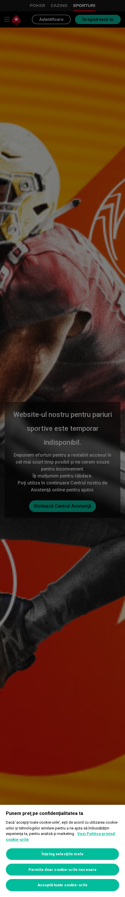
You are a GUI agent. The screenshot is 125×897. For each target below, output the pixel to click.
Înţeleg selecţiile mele (62, 854)
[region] (62, 851)
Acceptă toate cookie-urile (63, 885)
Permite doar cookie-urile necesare (62, 869)
